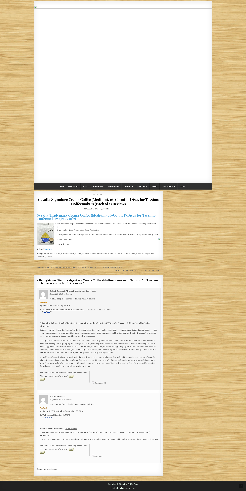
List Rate (118, 254)
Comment (98, 456)
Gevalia (85, 254)
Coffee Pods (128, 186)
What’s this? (71, 429)
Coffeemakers (67, 254)
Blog (85, 186)
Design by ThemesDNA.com (123, 488)
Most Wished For (168, 186)
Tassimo (183, 186)
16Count (50, 254)
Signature (149, 254)
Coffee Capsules (97, 186)
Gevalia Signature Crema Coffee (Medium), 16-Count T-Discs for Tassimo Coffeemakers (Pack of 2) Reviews (98, 201)
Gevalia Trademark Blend (101, 254)
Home (62, 186)
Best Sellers (73, 186)
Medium (126, 254)
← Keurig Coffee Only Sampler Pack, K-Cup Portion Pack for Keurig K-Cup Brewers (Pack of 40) (78, 267)
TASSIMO (41, 257)
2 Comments (106, 208)
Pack (133, 254)
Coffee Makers (113, 186)
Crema (78, 254)
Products (48, 249)
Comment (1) (100, 383)
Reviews (140, 254)
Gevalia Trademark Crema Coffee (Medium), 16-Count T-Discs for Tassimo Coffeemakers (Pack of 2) (96, 217)
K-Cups (154, 186)
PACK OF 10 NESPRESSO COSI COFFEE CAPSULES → (138, 270)
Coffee (58, 254)
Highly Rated (142, 186)
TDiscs (49, 257)
